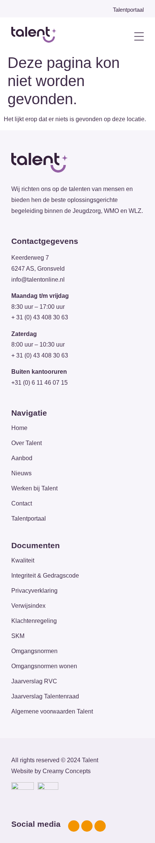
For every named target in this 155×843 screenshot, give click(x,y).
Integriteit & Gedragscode (45, 575)
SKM (17, 636)
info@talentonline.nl (38, 279)
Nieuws (21, 473)
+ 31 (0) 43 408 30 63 (39, 317)
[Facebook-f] (73, 826)
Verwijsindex (28, 606)
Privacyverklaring (34, 590)
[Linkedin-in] (100, 826)
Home (19, 428)
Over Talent (26, 443)
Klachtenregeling (34, 621)
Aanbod (21, 458)
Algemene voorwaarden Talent (52, 711)
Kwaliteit (22, 560)
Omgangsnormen (34, 651)
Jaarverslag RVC (34, 681)
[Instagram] (87, 826)
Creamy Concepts (67, 771)
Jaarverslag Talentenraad (45, 696)
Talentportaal (28, 518)
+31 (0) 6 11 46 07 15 (39, 382)
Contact (21, 503)
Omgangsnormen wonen (44, 666)
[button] (124, 37)
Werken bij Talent (34, 488)
